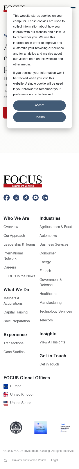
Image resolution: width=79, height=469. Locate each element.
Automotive (48, 236)
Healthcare (48, 294)
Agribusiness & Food (56, 227)
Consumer (48, 253)
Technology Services (56, 311)
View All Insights (52, 342)
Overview (11, 227)
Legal (54, 460)
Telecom (46, 320)
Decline (39, 117)
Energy (45, 262)
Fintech (45, 271)
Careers (10, 267)
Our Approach (14, 236)
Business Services (54, 245)
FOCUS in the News (19, 276)
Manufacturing (51, 303)
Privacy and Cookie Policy (29, 460)
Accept (39, 105)
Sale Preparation (17, 321)
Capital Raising (16, 312)
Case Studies (14, 352)
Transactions (13, 343)
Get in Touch (49, 364)
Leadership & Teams (20, 245)
